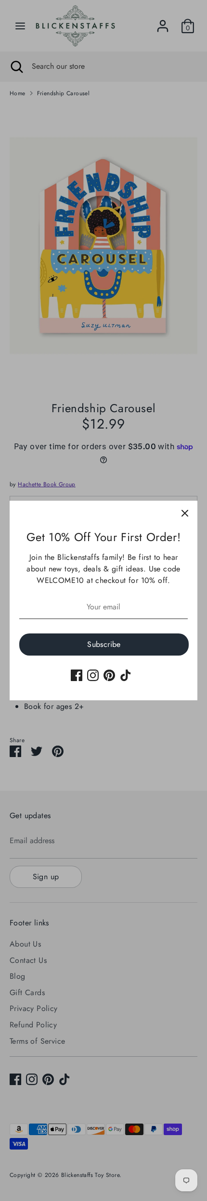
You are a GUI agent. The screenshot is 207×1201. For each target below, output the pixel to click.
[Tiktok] (125, 675)
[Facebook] (76, 675)
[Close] (184, 513)
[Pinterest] (109, 675)
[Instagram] (93, 675)
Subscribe (104, 644)
